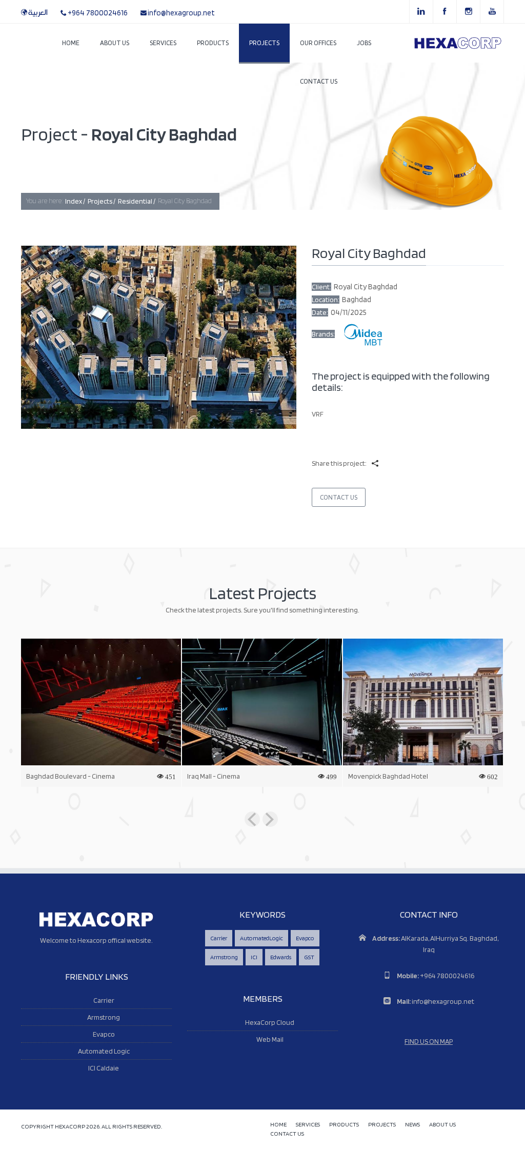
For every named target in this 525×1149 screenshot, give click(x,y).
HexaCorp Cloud (269, 1022)
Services (163, 43)
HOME (278, 1124)
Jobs (364, 43)
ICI (254, 957)
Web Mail (270, 1039)
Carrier (103, 1000)
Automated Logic (104, 1051)
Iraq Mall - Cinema (213, 776)
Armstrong (103, 1017)
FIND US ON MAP (429, 1041)
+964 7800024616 (98, 12)
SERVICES (308, 1124)
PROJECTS (382, 1124)
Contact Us (318, 81)
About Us (114, 43)
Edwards (280, 957)
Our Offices (318, 43)
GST (309, 957)
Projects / (101, 201)
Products (213, 43)
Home (70, 43)
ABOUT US (442, 1124)
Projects (264, 43)
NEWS (412, 1124)
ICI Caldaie (103, 1068)
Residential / (136, 201)
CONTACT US (287, 1134)
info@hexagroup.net (181, 12)
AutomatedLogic (261, 938)
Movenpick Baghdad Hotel (388, 776)
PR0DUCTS (344, 1124)
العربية (38, 13)
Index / (75, 201)
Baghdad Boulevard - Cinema (70, 776)
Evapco (104, 1034)
